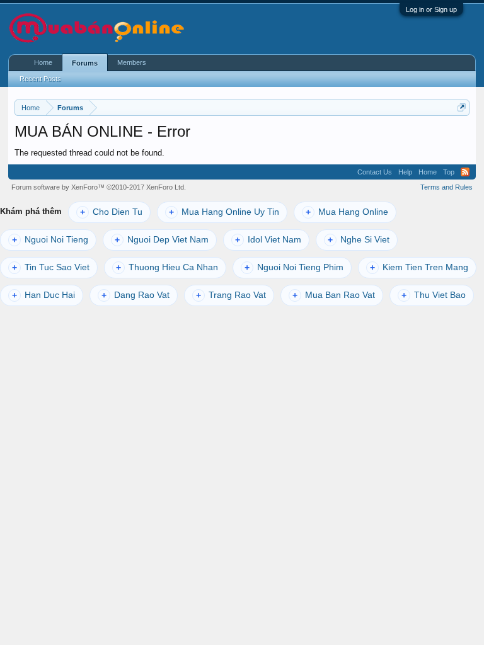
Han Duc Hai (43, 295)
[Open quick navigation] (462, 107)
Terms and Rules (446, 187)
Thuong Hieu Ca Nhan (167, 267)
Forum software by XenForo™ (98, 187)
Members (131, 62)
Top (448, 172)
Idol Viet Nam (268, 239)
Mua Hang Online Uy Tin (224, 212)
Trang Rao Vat (231, 295)
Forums (85, 63)
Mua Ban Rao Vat (333, 295)
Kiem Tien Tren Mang (419, 267)
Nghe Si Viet (358, 239)
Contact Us (374, 172)
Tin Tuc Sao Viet (50, 267)
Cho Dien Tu (111, 212)
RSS (465, 172)
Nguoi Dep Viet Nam (162, 239)
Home (43, 62)
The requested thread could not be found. (89, 152)
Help (405, 172)
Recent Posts (40, 79)
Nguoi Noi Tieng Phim (294, 267)
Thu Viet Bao (433, 295)
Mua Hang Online (347, 212)
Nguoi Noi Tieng (50, 239)
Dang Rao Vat (135, 295)
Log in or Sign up (431, 9)
